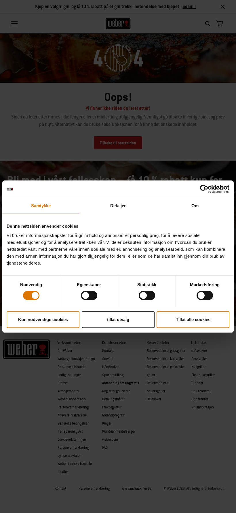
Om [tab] (195, 205)
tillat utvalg (118, 319)
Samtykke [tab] (41, 205)
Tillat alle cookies (193, 319)
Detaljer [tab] (118, 205)
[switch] (89, 295)
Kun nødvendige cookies (43, 319)
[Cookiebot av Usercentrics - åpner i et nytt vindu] (204, 189)
